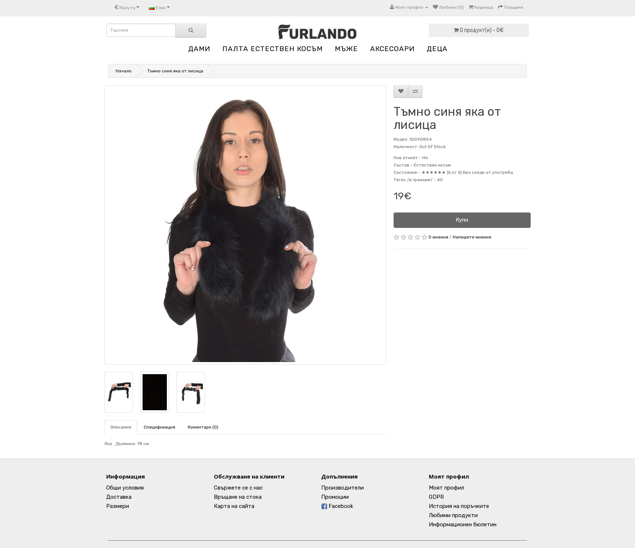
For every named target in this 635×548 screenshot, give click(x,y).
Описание (120, 427)
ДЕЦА (437, 48)
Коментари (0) (203, 427)
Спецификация (159, 427)
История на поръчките (459, 506)
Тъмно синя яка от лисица (175, 71)
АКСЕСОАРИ (392, 48)
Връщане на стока (238, 497)
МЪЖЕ (346, 48)
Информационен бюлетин (462, 524)
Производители (342, 487)
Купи (462, 219)
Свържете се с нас (238, 487)
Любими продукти (453, 515)
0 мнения (438, 237)
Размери (117, 506)
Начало (124, 71)
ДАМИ (199, 48)
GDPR (436, 497)
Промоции (335, 497)
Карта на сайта (234, 506)
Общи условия (125, 487)
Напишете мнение (472, 237)
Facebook (340, 506)
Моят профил (446, 487)
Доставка (119, 497)
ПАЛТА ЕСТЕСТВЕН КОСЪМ (272, 48)
